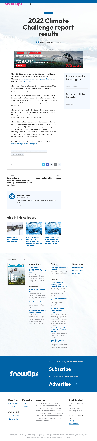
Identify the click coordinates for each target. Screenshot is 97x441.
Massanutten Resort (28, 79)
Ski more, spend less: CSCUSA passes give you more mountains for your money (34, 241)
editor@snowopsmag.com (78, 421)
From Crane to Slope (36, 302)
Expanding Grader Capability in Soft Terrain (57, 310)
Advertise (60, 384)
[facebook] (17, 205)
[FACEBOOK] (47, 164)
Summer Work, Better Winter (37, 290)
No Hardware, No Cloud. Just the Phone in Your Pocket (59, 329)
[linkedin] (20, 205)
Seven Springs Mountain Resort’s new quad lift (14, 239)
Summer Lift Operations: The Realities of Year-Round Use (37, 270)
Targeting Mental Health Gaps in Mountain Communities (59, 284)
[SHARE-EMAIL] (55, 164)
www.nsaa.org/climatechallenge (23, 144)
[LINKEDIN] (51, 164)
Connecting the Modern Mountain (59, 268)
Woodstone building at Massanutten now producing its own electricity (53, 240)
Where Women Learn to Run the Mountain (37, 311)
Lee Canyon (27, 81)
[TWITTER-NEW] (43, 164)
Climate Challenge (17, 151)
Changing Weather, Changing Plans (57, 341)
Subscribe (60, 369)
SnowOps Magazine (23, 195)
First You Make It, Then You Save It (59, 299)
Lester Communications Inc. (28, 434)
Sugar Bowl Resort (45, 79)
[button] (26, 4)
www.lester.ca (74, 423)
